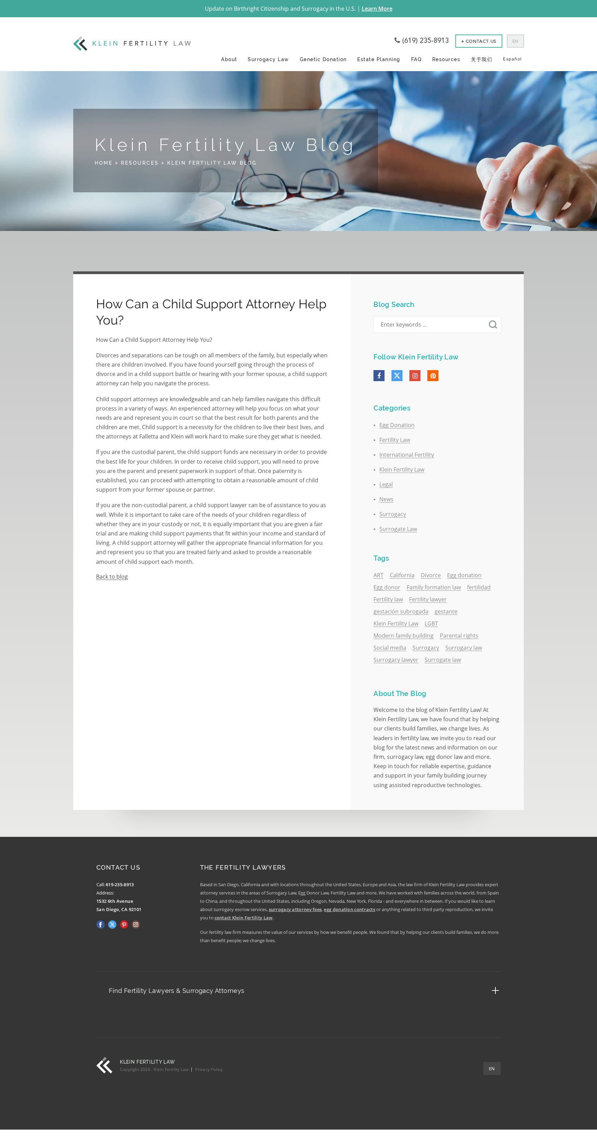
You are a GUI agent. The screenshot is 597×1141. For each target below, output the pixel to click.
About (229, 59)
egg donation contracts (349, 909)
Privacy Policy (208, 1069)
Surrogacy (392, 514)
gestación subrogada (400, 611)
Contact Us (481, 41)
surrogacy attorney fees (295, 909)
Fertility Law (394, 440)
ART (378, 575)
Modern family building (403, 635)
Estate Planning (378, 59)
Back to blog (112, 576)
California (402, 575)
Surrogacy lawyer (395, 660)
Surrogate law (443, 660)
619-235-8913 (120, 884)
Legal (386, 484)
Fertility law (388, 599)
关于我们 (481, 59)
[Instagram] (414, 375)
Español (512, 58)
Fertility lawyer (428, 599)
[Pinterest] (432, 375)
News (386, 499)
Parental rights (459, 635)
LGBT (431, 623)
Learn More (377, 8)
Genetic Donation (323, 59)
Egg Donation (397, 425)
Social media (389, 647)
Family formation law (434, 587)
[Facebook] (379, 375)
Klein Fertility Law (401, 469)
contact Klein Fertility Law (244, 918)
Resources (446, 59)
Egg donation (464, 575)
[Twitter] (396, 375)
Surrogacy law (463, 647)
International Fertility (406, 454)
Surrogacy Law (268, 59)
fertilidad (479, 587)
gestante (446, 611)
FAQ (416, 59)
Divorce (431, 575)
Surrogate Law (398, 529)
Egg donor (386, 587)
